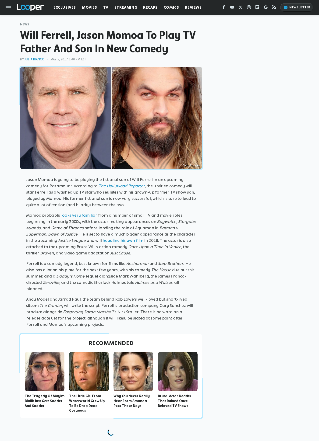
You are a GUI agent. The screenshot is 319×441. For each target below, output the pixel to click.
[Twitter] (240, 8)
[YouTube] (232, 8)
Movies (89, 7)
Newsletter (299, 7)
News (24, 24)
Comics (171, 7)
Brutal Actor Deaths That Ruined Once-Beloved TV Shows (174, 401)
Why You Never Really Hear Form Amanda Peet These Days (131, 401)
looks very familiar (79, 215)
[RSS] (274, 8)
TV (105, 7)
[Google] (265, 8)
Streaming (125, 7)
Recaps (150, 7)
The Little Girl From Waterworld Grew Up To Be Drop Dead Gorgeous (87, 403)
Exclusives (64, 7)
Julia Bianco (34, 59)
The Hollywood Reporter (122, 186)
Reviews (193, 7)
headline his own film (123, 240)
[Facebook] (223, 8)
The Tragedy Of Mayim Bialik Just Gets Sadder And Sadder (44, 401)
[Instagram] (249, 8)
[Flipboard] (257, 8)
